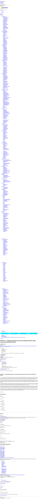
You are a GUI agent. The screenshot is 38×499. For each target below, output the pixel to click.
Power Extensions (5, 34)
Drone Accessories (5, 179)
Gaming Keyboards (5, 128)
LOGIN (10, 333)
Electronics (3, 89)
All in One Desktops (5, 225)
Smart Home (4, 304)
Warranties (3, 464)
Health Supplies (5, 200)
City (0, 498)
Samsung (4, 141)
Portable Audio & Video (6, 303)
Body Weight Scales (5, 194)
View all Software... (5, 177)
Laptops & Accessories (6, 227)
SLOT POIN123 (4, 16)
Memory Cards (5, 32)
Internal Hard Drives (5, 27)
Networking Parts (5, 143)
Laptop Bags (4, 71)
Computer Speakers (5, 38)
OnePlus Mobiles (5, 76)
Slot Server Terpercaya (7, 346)
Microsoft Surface (5, 81)
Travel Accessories (5, 188)
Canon (4, 140)
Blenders (4, 117)
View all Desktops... (5, 53)
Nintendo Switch (5, 296)
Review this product (2, 419)
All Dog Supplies (5, 201)
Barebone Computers (5, 24)
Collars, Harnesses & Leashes (6, 199)
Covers (4, 279)
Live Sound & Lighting (6, 159)
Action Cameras (5, 96)
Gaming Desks (5, 110)
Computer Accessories (4, 31)
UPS (3, 36)
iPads (4, 80)
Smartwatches (5, 272)
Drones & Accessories (5, 299)
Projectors (4, 91)
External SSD (4, 26)
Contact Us (3, 461)
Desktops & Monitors (4, 45)
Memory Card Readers (6, 37)
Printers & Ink (3, 130)
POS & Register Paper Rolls (6, 170)
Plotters (4, 134)
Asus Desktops (5, 48)
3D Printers (4, 136)
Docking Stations (5, 72)
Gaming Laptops (5, 228)
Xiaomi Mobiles (5, 75)
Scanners (4, 133)
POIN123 (3, 335)
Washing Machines (5, 121)
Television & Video (5, 90)
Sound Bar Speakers (5, 101)
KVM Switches (5, 148)
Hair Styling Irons (5, 191)
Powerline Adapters (5, 155)
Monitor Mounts (5, 58)
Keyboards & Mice (5, 218)
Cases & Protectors (5, 84)
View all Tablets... (5, 82)
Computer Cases (5, 17)
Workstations (4, 224)
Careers (3, 465)
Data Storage (4, 25)
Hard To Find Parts (4, 468)
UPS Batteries (5, 40)
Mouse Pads (4, 42)
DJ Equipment (5, 161)
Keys (3, 162)
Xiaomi (4, 265)
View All (4, 217)
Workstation (4, 68)
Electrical (4, 321)
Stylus (4, 88)
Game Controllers (5, 220)
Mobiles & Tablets (4, 73)
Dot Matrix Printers (5, 132)
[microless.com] (4, 8)
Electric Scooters (5, 180)
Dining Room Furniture (6, 112)
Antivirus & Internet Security (6, 176)
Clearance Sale (3, 331)
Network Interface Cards (6, 154)
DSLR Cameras (5, 95)
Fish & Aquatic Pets (5, 207)
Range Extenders (5, 153)
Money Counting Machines (6, 171)
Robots (4, 182)
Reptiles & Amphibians (6, 209)
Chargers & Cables (5, 280)
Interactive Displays (5, 249)
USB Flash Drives (5, 28)
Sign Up (3, 12)
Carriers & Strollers (5, 205)
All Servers (4, 158)
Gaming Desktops (5, 51)
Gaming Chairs (5, 126)
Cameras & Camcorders (6, 298)
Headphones (4, 221)
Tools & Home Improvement (6, 113)
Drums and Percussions (6, 163)
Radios (4, 100)
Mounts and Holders (5, 87)
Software (3, 174)
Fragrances (4, 190)
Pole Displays (4, 169)
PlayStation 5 (4, 295)
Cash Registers (5, 172)
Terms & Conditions (4, 470)
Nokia (4, 266)
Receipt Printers (5, 168)
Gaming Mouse (5, 129)
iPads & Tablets (5, 79)
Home (2, 108)
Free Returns (1, 2)
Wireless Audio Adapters (6, 102)
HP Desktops (4, 46)
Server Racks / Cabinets (6, 149)
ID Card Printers (5, 135)
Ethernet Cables (5, 152)
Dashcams (4, 107)
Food (3, 197)
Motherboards (5, 19)
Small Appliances (5, 115)
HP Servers (4, 157)
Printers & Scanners (5, 239)
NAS (3, 29)
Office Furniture (5, 111)
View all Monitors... (5, 59)
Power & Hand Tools (5, 114)
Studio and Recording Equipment (7, 160)
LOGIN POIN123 (4, 336)
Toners (4, 138)
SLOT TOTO (3, 288)
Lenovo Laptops (5, 63)
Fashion (3, 186)
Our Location (1, 3)
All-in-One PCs (5, 52)
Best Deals (3, 211)
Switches (4, 252)
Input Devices (5, 41)
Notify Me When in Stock (3, 369)
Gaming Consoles (5, 125)
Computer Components (6, 213)
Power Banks (4, 85)
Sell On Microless (4, 472)
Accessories (4, 69)
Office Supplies (3, 173)
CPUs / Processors (5, 18)
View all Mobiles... (5, 77)
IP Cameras (4, 147)
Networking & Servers (4, 142)
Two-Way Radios (5, 98)
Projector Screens (5, 92)
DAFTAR (28, 333)
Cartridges (4, 139)
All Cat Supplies (5, 206)
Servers (4, 156)
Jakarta (2, 1)
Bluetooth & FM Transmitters (6, 97)
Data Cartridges (5, 30)
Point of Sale (3, 166)
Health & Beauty (4, 189)
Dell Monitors (5, 56)
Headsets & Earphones (6, 83)
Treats (4, 203)
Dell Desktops (5, 47)
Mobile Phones (5, 74)
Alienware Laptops (5, 65)
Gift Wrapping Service (4, 469)
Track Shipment (3, 462)
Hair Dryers (4, 192)
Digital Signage (5, 250)
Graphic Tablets (5, 43)
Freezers (4, 122)
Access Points (5, 145)
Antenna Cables (5, 151)
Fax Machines (5, 246)
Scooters (4, 183)
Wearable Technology (5, 78)
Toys (2, 178)
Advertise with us (4, 471)
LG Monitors (4, 54)
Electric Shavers (5, 193)
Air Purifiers (4, 118)
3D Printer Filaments (5, 137)
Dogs (4, 196)
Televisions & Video (5, 289)
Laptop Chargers (5, 70)
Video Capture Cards (5, 20)
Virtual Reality (5, 297)
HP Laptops (4, 61)
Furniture (4, 109)
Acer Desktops (5, 49)
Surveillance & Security (6, 104)
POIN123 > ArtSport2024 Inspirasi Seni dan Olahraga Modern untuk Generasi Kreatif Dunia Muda (13, 337)
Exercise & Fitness (5, 184)
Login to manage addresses (3, 495)
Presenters (4, 44)
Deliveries (3, 463)
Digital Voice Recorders (6, 99)
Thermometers (5, 195)
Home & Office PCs (5, 223)
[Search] (7, 9)
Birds (4, 208)
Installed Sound (5, 164)
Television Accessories (6, 293)
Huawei (4, 270)
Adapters (4, 35)
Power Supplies (5, 216)
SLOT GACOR (4, 262)
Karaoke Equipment (5, 165)
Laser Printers (4, 131)
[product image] (1, 338)
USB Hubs (4, 33)
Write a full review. (2, 420)
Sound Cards (4, 22)
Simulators (4, 294)
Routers (4, 251)
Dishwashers (4, 123)
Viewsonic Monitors (5, 57)
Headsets (4, 39)
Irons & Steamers (5, 116)
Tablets (4, 267)
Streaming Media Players (6, 94)
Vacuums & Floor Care (6, 312)
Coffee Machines (5, 314)
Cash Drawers (5, 167)
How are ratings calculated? (3, 416)
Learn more (23, 353)
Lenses (4, 301)
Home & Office (5, 50)
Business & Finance (5, 175)
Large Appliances (5, 120)
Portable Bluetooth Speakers (6, 86)
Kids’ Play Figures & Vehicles (6, 181)
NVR (4, 106)
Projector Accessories (5, 93)
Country (1, 497)
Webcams (4, 219)
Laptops (4, 60)
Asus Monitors (5, 55)
